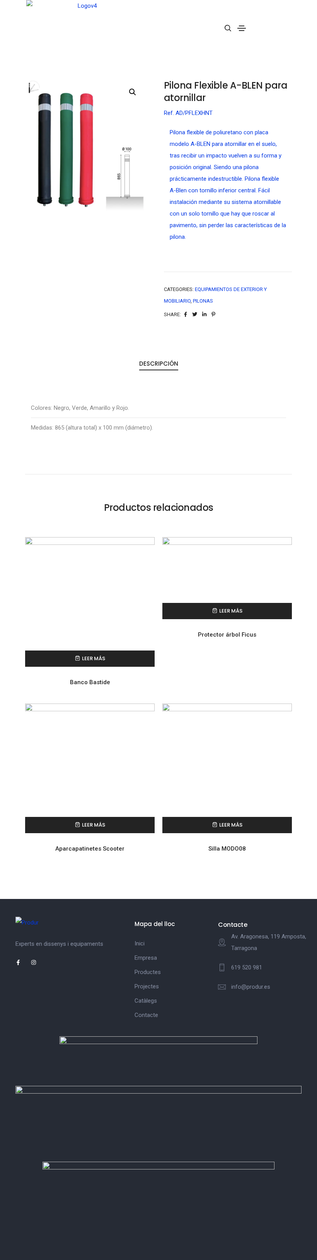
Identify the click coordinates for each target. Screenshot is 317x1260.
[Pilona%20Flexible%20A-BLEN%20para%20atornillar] (185, 314)
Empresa (146, 957)
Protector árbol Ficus (227, 634)
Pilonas (203, 301)
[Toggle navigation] (241, 28)
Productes (148, 972)
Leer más (93, 658)
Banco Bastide (90, 682)
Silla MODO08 (227, 848)
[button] (133, 92)
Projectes (147, 986)
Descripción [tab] (158, 364)
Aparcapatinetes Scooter (89, 848)
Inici (140, 943)
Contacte (146, 1015)
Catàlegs (146, 1000)
